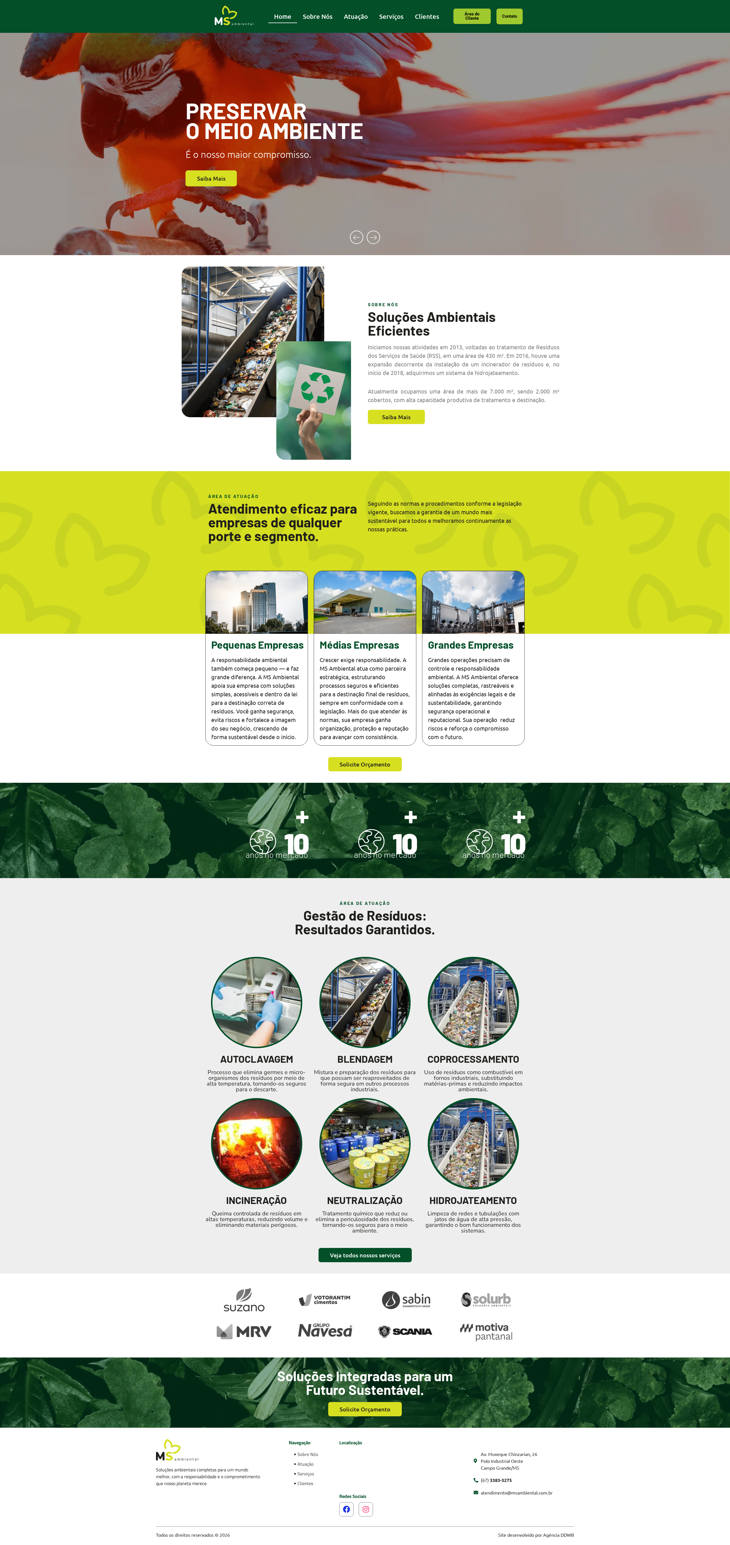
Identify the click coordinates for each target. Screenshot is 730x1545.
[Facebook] (346, 1509)
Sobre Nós (317, 16)
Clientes (427, 16)
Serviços (391, 16)
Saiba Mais (211, 185)
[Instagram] (366, 1509)
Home (282, 16)
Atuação (356, 16)
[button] (356, 237)
